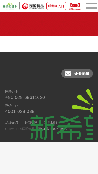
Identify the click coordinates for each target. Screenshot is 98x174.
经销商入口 (56, 6)
